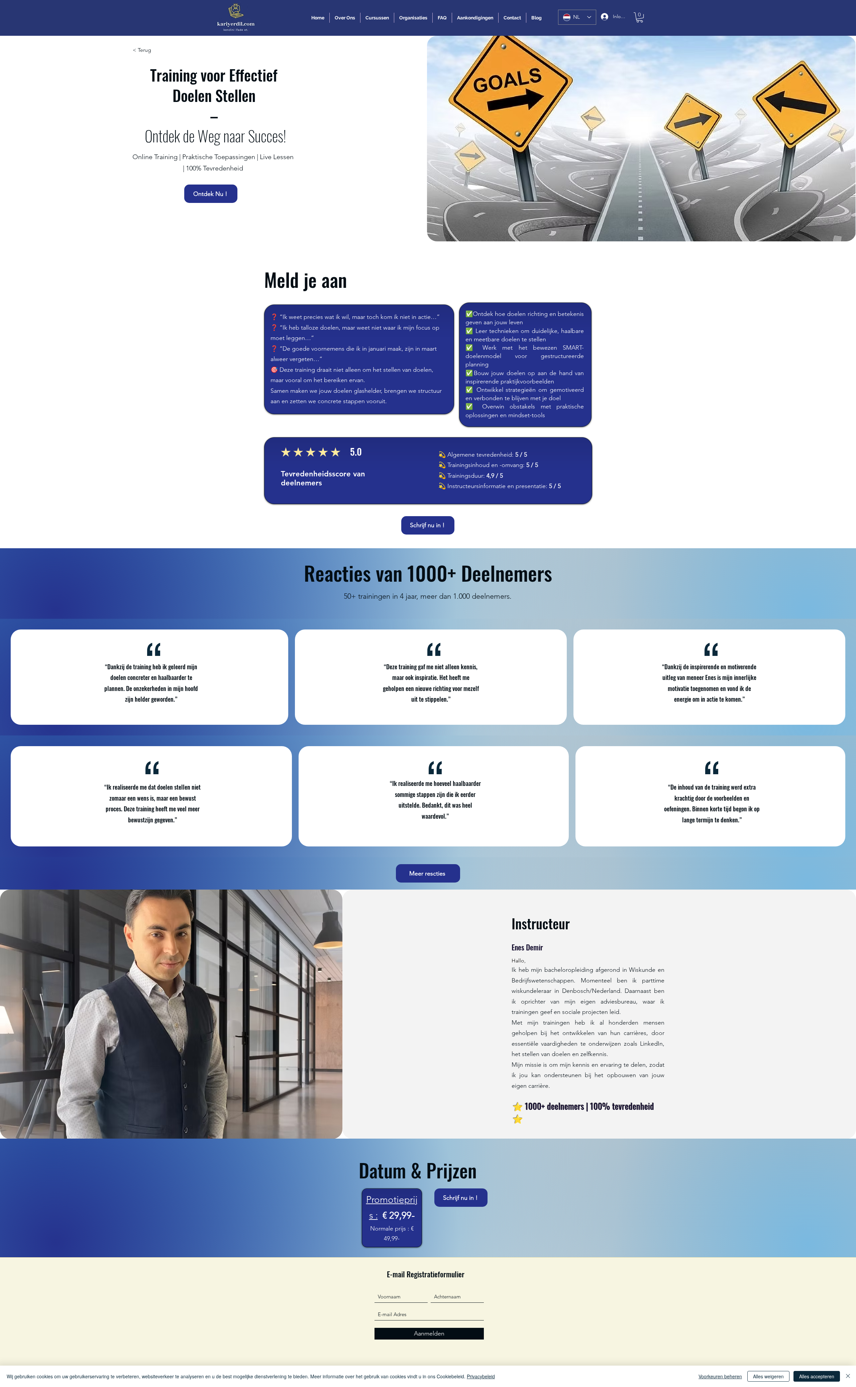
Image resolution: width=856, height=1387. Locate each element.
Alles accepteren (816, 1376)
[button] (640, 17)
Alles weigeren (768, 1376)
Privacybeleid (481, 1376)
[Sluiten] (848, 1376)
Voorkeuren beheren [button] (720, 1376)
